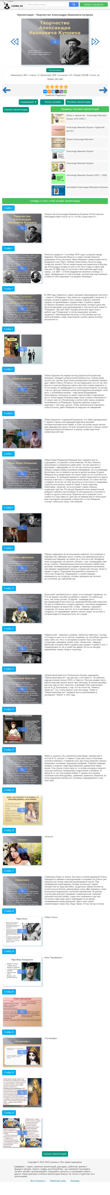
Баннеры (75, 1181)
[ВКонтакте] (45, 91)
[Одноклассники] (49, 91)
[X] (57, 91)
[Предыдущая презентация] (7, 90)
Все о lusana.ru (38, 1181)
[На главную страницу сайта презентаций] (14, 5)
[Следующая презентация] (103, 90)
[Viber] (61, 91)
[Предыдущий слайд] (14, 42)
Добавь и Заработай (93, 4)
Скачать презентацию (16, 109)
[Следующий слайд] (95, 42)
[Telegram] (53, 91)
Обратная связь (58, 1181)
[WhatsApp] (65, 91)
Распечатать (55, 70)
